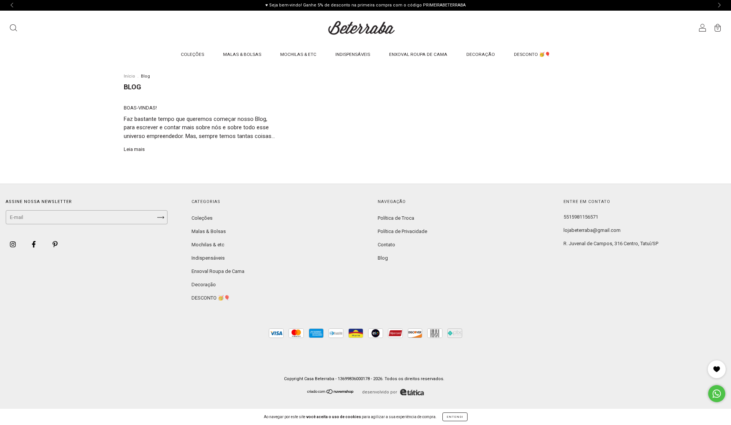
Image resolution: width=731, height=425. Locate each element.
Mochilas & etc (298, 54)
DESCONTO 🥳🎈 (532, 54)
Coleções (192, 54)
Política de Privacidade (402, 231)
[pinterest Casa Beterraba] (55, 244)
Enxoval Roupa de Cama (418, 54)
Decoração (480, 54)
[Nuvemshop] (330, 392)
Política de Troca (396, 218)
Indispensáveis (352, 54)
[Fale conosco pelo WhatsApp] (716, 393)
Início (129, 76)
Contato (386, 244)
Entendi (455, 417)
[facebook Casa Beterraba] (34, 244)
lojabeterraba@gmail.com (592, 230)
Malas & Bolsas (242, 54)
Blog (383, 258)
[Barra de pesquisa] (13, 29)
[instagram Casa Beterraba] (13, 244)
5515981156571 (580, 217)
